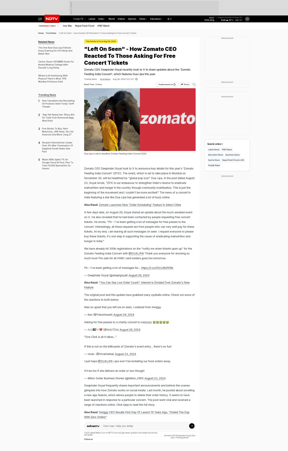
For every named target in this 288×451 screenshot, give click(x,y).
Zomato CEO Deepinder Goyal (177, 435)
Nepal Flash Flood (84, 25)
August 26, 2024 (139, 275)
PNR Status (227, 149)
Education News (215, 155)
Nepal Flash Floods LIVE (233, 160)
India (101, 19)
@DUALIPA (136, 253)
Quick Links (214, 143)
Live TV (79, 19)
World (112, 19)
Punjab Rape (214, 165)
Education (155, 19)
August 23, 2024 (125, 354)
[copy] (194, 84)
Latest (92, 19)
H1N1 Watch (104, 25)
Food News (105, 79)
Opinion (132, 19)
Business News (233, 155)
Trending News (182, 437)
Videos (121, 19)
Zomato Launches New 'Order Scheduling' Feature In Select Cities (140, 204)
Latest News (214, 149)
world (89, 435)
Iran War (67, 25)
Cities (142, 19)
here (126, 404)
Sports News (214, 160)
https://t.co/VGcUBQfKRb (157, 267)
